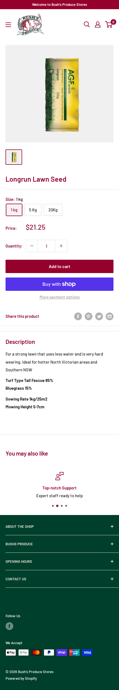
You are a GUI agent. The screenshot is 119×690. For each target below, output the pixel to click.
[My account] (97, 24)
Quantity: (14, 245)
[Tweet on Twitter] (99, 316)
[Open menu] (8, 24)
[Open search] (87, 24)
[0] (108, 24)
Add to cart (59, 266)
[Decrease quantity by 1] (32, 246)
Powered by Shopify (21, 678)
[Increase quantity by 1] (61, 246)
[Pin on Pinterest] (88, 316)
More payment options (60, 296)
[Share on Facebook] (78, 316)
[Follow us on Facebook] (9, 626)
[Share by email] (109, 316)
